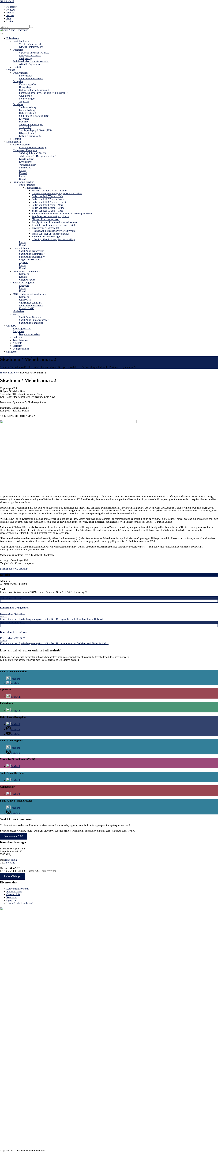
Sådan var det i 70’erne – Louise (48, 199)
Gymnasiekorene (21, 248)
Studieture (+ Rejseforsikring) (34, 115)
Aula (8, 18)
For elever (18, 104)
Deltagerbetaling (27, 113)
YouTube (15, 683)
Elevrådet (24, 118)
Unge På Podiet (27, 279)
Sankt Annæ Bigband (23, 282)
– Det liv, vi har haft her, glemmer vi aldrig (53, 239)
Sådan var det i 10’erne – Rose (47, 210)
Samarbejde (25, 167)
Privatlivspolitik (14, 891)
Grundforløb (25, 95)
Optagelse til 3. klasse (30, 55)
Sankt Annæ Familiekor (31, 322)
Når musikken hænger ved (45, 219)
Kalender (12, 372)
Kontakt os (11, 897)
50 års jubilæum (27, 184)
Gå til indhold (7, 1)
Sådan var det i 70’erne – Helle (47, 196)
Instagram (15, 696)
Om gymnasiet (20, 72)
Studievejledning (27, 107)
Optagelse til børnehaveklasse (34, 52)
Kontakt (10, 12)
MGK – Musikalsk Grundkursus (29, 294)
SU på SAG (25, 127)
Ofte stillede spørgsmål (30, 302)
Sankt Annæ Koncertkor (31, 251)
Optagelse (18, 49)
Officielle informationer (31, 47)
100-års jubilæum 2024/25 (32, 153)
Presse (22, 176)
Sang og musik (13, 141)
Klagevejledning (27, 133)
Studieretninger (26, 98)
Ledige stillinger (21, 348)
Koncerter (11, 6)
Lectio (9, 21)
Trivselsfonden (20, 340)
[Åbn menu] (1, 33)
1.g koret (23, 262)
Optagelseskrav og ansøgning (34, 90)
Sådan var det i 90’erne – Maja (47, 205)
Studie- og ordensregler (31, 124)
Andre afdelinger (12, 876)
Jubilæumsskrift (33, 187)
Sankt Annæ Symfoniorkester (27, 271)
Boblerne (23, 121)
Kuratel (23, 173)
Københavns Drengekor (25, 150)
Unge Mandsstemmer (30, 259)
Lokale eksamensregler (30, 136)
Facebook (15, 678)
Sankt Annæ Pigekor (23, 182)
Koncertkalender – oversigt (32, 147)
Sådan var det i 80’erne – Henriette (49, 202)
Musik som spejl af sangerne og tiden (50, 233)
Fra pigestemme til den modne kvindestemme (54, 222)
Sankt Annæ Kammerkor (31, 253)
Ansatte (10, 15)
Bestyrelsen (18, 331)
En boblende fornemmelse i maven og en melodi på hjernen (62, 213)
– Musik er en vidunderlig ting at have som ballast (57, 193)
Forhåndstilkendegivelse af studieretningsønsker (43, 92)
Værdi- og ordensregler (31, 44)
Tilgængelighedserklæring (19, 903)
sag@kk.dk (11, 859)
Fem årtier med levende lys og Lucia (50, 216)
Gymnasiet (11, 69)
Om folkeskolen (21, 41)
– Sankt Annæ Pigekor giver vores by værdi (54, 230)
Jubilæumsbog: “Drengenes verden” (37, 156)
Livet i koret (25, 161)
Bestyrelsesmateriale (29, 334)
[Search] (31, 27)
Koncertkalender (21, 144)
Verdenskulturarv (27, 164)
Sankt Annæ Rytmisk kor (32, 256)
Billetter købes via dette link (14, 568)
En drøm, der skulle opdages (46, 236)
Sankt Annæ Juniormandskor (33, 320)
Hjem (3, 372)
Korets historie (26, 159)
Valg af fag (24, 101)
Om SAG (11, 325)
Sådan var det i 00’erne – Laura (48, 207)
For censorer (25, 75)
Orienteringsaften (28, 84)
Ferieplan (17, 345)
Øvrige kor (18, 314)
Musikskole (18, 311)
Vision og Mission (22, 328)
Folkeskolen (12, 38)
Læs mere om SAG (13, 836)
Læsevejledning (27, 110)
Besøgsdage (25, 87)
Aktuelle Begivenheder (30, 64)
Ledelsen (17, 337)
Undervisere (25, 299)
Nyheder (10, 9)
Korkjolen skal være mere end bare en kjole (54, 225)
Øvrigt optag (25, 58)
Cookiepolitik (13, 894)
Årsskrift (17, 343)
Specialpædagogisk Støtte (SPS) (35, 130)
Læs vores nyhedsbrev (17, 888)
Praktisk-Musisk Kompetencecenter (31, 61)
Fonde (22, 170)
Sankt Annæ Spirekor (30, 317)
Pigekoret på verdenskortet (45, 228)
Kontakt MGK (26, 308)
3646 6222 (9, 862)
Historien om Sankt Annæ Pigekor (49, 190)
